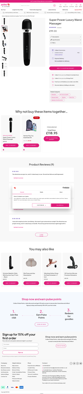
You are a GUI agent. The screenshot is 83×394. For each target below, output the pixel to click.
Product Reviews (32, 376)
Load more (41, 235)
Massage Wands (54, 97)
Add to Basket (11, 145)
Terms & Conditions (33, 374)
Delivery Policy (16, 367)
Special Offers (78, 9)
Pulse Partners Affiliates (34, 365)
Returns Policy (16, 370)
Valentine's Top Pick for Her (57, 100)
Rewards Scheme (5, 367)
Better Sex (65, 9)
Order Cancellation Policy (19, 372)
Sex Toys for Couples (64, 94)
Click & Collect (16, 374)
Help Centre (15, 365)
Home (3, 16)
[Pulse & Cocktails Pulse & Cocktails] (9, 5)
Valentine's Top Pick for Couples (12, 16)
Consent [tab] (22, 192)
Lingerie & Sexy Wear (17, 9)
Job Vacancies (4, 372)
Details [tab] (41, 192)
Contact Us (4, 376)
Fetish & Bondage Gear (36, 9)
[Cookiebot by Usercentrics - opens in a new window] (63, 188)
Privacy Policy (33, 356)
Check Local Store (58, 54)
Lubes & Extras (52, 9)
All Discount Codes (33, 370)
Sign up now (41, 324)
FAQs (13, 376)
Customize (40, 205)
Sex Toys (3, 9)
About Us (3, 365)
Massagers (53, 94)
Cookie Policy (31, 367)
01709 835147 (46, 365)
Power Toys (71, 97)
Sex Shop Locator (5, 370)
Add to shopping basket (65, 68)
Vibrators (64, 97)
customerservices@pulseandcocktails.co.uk (54, 367)
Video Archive (15, 381)
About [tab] (61, 192)
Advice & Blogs (5, 374)
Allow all (60, 205)
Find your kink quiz (17, 378)
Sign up (20, 352)
